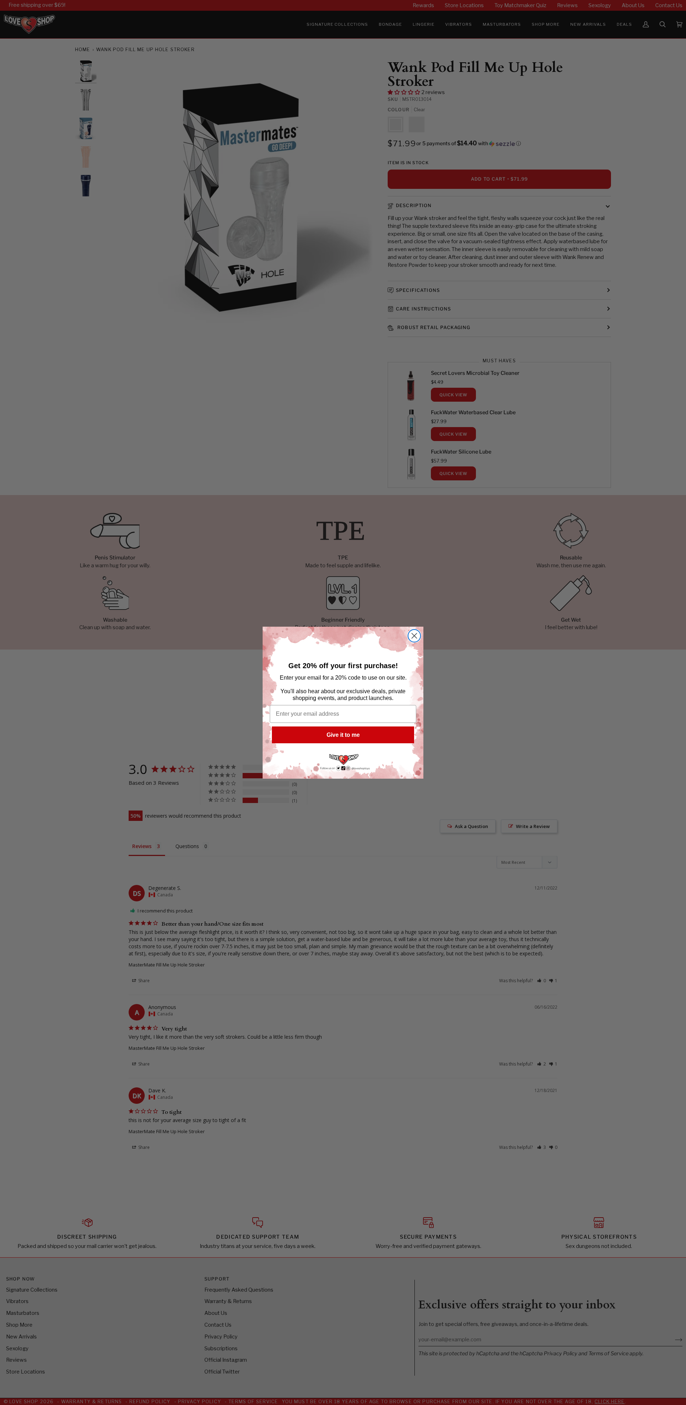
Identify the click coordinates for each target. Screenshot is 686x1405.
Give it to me (343, 735)
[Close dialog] (414, 636)
